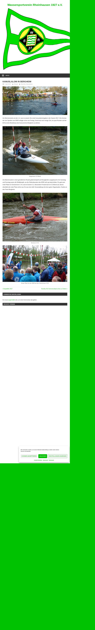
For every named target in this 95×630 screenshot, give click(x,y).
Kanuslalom (29, 84)
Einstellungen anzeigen (57, 456)
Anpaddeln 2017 (7, 288)
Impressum (45, 460)
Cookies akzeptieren (29, 456)
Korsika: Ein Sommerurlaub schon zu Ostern (53, 288)
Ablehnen (42, 456)
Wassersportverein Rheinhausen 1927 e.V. (34, 4)
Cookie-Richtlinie (38, 460)
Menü (7, 75)
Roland (16, 84)
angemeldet (11, 300)
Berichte (23, 84)
